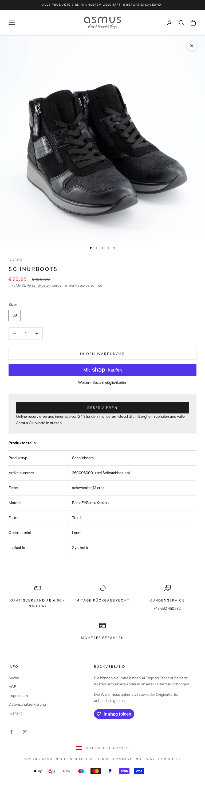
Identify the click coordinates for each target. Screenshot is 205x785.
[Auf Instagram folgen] (25, 732)
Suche (14, 677)
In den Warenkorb (102, 354)
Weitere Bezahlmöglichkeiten (102, 382)
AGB (12, 686)
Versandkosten (39, 285)
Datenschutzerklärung (27, 704)
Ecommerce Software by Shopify (145, 759)
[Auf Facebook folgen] (11, 732)
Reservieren (102, 407)
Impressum (18, 695)
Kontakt (15, 713)
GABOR (16, 260)
